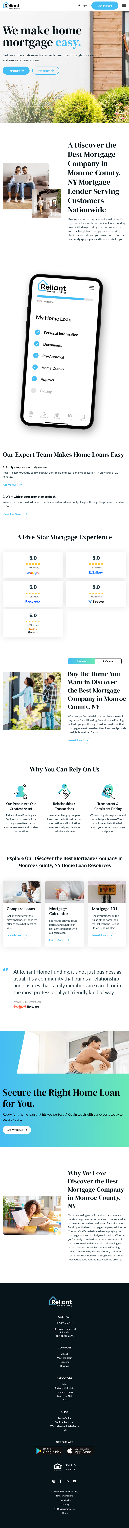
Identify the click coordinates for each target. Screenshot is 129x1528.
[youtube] (75, 1481)
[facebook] (60, 1481)
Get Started (105, 5)
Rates (64, 1383)
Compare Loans (64, 1392)
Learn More (75, 740)
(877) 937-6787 (64, 1322)
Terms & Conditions (64, 1495)
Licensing (64, 1504)
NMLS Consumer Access (64, 1509)
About (64, 1353)
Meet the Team (64, 1357)
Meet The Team (12, 514)
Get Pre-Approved (64, 1422)
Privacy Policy (64, 1500)
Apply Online (64, 1418)
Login (64, 1430)
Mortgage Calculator (64, 1388)
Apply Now (9, 484)
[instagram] (53, 1481)
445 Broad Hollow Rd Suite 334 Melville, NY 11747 (64, 1332)
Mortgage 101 (64, 1396)
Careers (64, 1361)
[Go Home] (11, 5)
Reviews (64, 1365)
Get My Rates (15, 1129)
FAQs (64, 1400)
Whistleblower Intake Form (64, 1426)
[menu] (124, 5)
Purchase (14, 70)
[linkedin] (67, 1481)
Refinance (44, 70)
